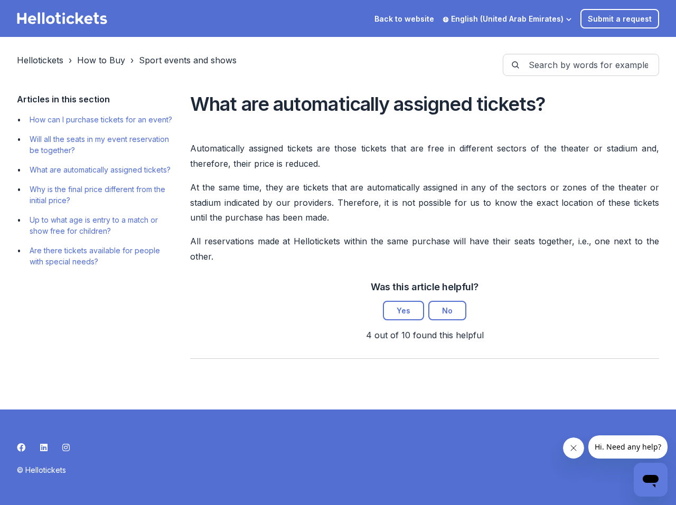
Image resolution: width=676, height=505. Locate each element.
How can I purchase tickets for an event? (101, 119)
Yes (403, 310)
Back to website (404, 18)
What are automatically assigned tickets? (100, 169)
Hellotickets (40, 60)
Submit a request (620, 18)
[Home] (62, 18)
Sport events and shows (188, 60)
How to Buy (101, 60)
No (447, 310)
